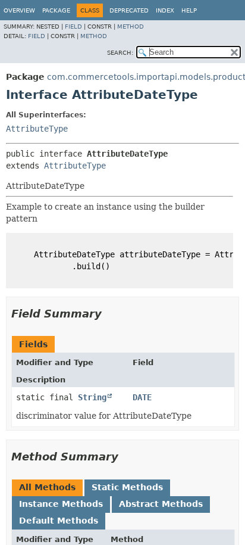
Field (73, 26)
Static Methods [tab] (127, 487)
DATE (142, 397)
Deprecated (129, 10)
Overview (19, 10)
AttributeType (37, 128)
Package (56, 10)
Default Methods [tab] (58, 520)
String (92, 397)
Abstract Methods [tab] (161, 504)
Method (130, 26)
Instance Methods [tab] (61, 504)
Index (165, 10)
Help (189, 10)
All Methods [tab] (47, 487)
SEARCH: (120, 52)
